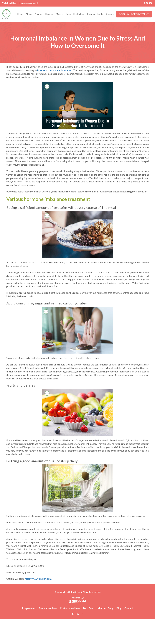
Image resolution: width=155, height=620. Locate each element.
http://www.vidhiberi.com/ (38, 578)
